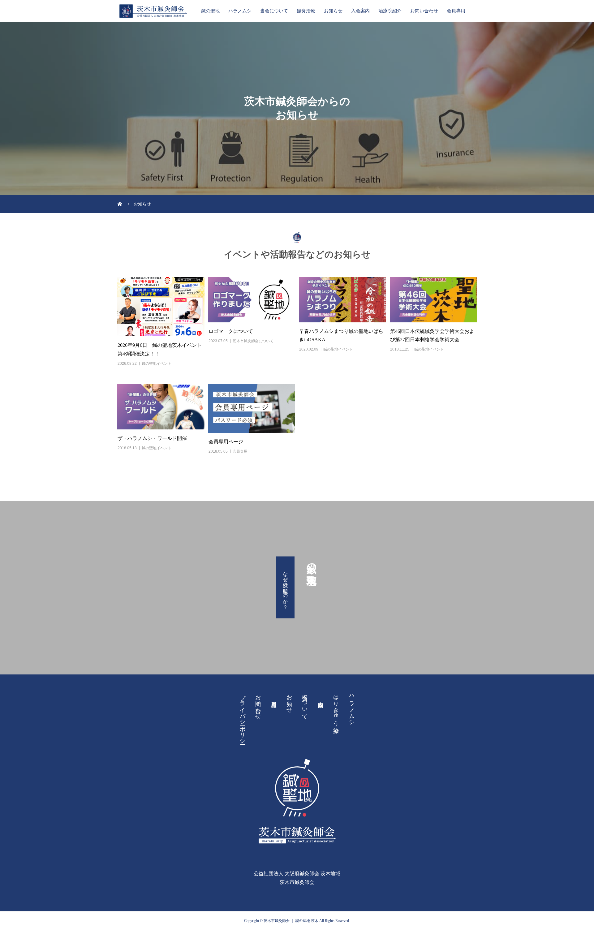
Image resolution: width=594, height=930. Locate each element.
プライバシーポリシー (242, 716)
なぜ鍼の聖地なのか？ (285, 587)
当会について (274, 10)
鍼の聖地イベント (156, 363)
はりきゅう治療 (336, 707)
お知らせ (333, 10)
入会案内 (360, 10)
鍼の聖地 (210, 10)
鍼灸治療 (306, 10)
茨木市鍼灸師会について (253, 341)
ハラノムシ (240, 10)
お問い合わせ (424, 10)
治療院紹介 (390, 10)
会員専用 (456, 10)
